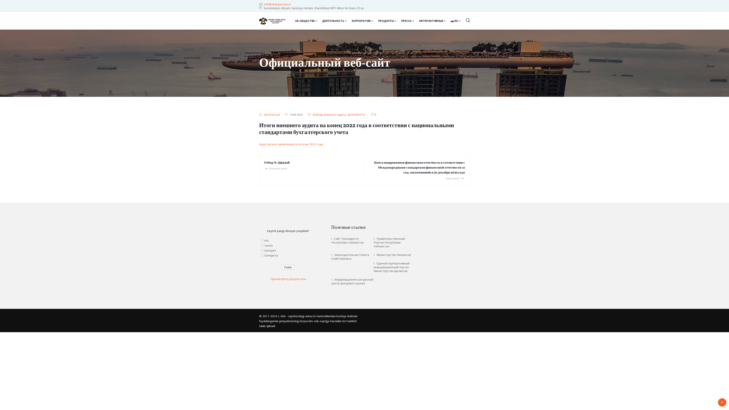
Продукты (386, 21)
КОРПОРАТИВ (361, 21)
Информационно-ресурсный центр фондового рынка (352, 281)
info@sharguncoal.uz (277, 4)
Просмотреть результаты (288, 279)
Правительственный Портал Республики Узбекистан (389, 242)
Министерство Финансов (393, 255)
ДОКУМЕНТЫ (356, 114)
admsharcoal (272, 114)
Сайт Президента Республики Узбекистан (347, 240)
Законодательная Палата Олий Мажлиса (350, 256)
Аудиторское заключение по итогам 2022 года (291, 144)
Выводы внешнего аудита (329, 114)
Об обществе (305, 21)
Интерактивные (431, 21)
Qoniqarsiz (271, 255)
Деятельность (333, 21)
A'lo (266, 240)
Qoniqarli (270, 250)
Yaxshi (268, 245)
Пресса (406, 21)
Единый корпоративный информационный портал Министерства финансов (391, 267)
